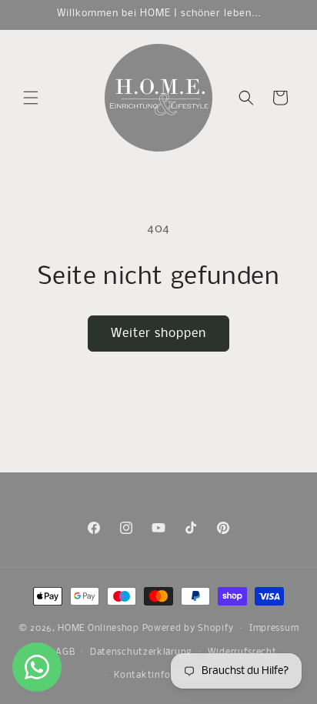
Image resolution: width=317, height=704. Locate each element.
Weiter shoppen (158, 333)
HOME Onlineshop (98, 628)
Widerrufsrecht (242, 652)
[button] (31, 98)
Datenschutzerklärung (141, 652)
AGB (65, 652)
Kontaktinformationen (166, 675)
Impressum (274, 628)
